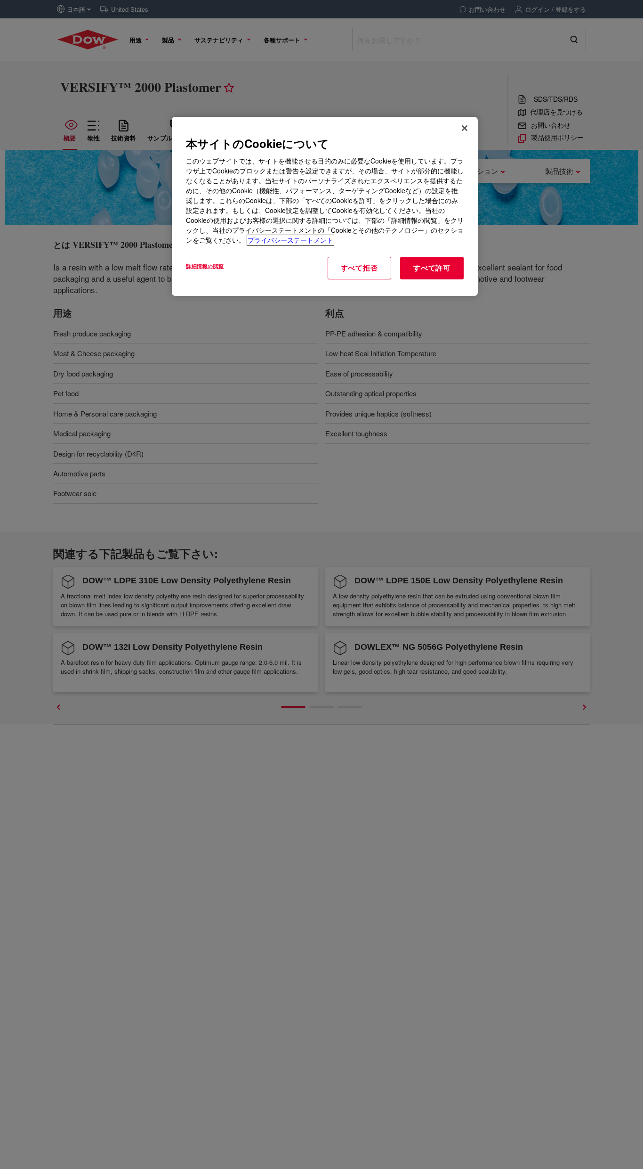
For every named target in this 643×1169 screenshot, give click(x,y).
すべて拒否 (359, 268)
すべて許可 (431, 268)
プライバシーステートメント (290, 240)
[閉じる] (464, 128)
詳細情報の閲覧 (205, 266)
